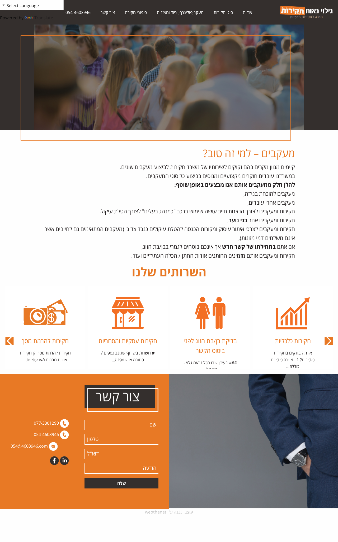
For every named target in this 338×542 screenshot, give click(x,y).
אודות (247, 12)
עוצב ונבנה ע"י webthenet (169, 512)
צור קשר (108, 12)
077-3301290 (47, 423)
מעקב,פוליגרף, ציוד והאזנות (180, 12)
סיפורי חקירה (136, 12)
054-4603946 (78, 12)
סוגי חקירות (223, 12)
